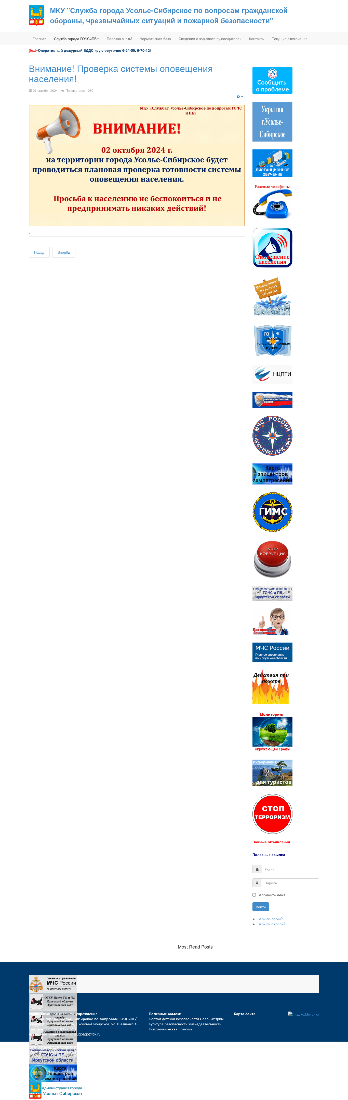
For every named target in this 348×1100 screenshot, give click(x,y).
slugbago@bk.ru (87, 1034)
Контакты (256, 38)
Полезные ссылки (268, 854)
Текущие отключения (289, 38)
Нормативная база (155, 38)
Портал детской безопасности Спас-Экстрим (186, 1018)
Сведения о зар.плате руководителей (210, 38)
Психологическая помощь (170, 1028)
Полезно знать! (119, 38)
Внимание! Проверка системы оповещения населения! (121, 73)
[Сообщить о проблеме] (272, 79)
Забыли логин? (270, 918)
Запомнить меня (271, 894)
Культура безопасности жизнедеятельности (185, 1023)
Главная (39, 38)
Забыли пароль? (271, 923)
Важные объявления (271, 841)
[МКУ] (36, 15)
